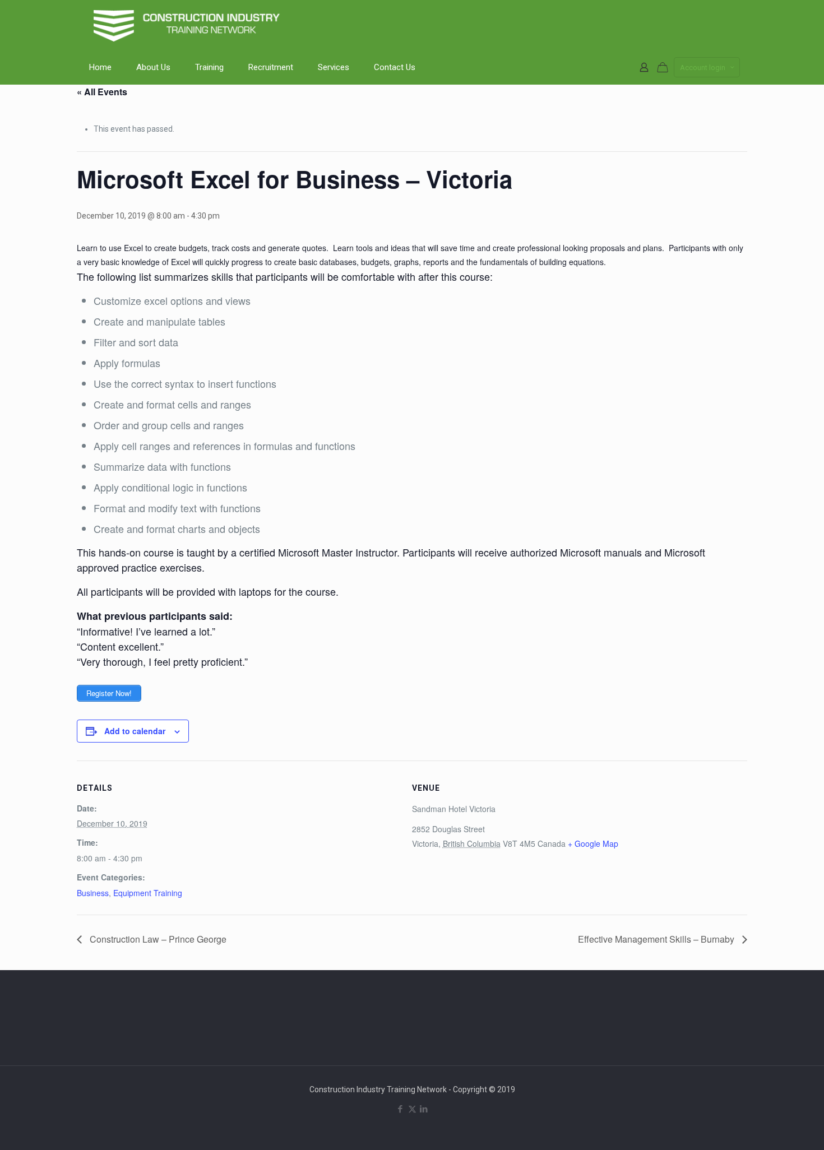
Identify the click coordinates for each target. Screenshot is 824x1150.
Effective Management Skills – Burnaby (657, 939)
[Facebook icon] (400, 1109)
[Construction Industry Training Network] (189, 25)
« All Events (102, 91)
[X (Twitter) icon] (412, 1109)
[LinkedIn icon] (424, 1109)
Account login (702, 67)
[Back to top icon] (770, 1127)
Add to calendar (134, 730)
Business (93, 892)
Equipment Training (147, 892)
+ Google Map (593, 843)
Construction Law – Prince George (156, 939)
